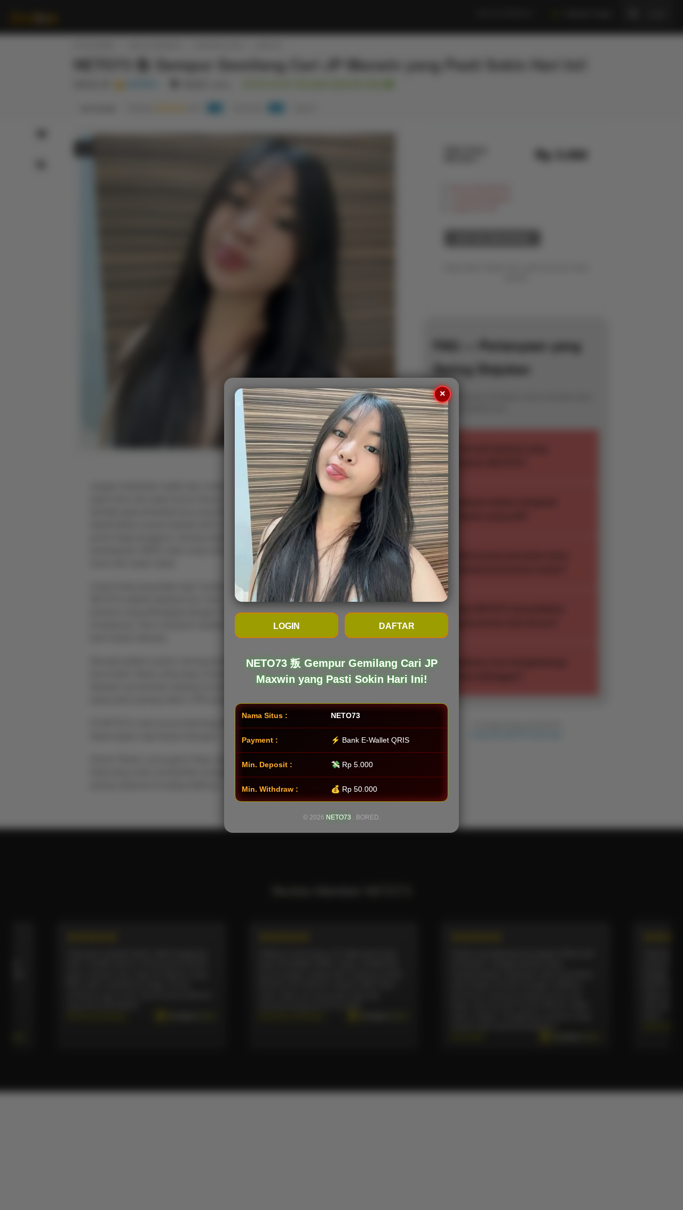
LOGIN (286, 626)
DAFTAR (397, 626)
